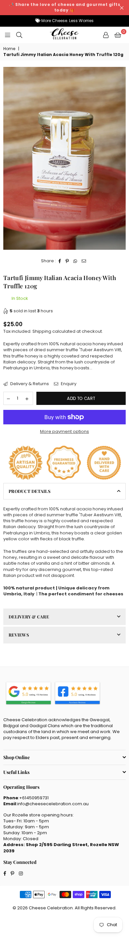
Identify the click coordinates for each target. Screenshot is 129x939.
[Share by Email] (84, 261)
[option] (64, 158)
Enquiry (68, 384)
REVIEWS (19, 635)
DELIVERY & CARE (29, 616)
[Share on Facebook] (60, 261)
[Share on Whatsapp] (75, 261)
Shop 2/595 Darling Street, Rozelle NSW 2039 (61, 847)
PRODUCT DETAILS (30, 491)
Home (9, 48)
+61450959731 (34, 798)
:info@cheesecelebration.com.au (52, 804)
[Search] (19, 35)
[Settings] (105, 35)
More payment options (64, 432)
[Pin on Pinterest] (67, 261)
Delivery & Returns (29, 384)
